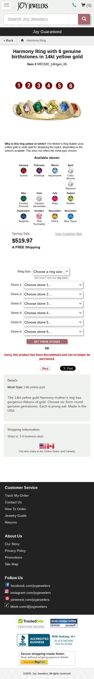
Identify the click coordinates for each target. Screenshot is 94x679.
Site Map (11, 564)
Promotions (13, 557)
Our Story (12, 544)
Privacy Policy (15, 551)
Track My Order (17, 495)
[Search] (84, 19)
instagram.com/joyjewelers (30, 593)
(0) (89, 5)
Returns (11, 522)
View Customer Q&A (68, 234)
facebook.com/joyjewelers (30, 586)
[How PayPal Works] (47, 658)
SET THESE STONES (47, 341)
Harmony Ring (36, 40)
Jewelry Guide (16, 516)
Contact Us (13, 502)
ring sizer (62, 277)
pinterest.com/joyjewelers (30, 600)
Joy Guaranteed (47, 31)
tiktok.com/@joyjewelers (28, 606)
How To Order (15, 509)
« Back (8, 40)
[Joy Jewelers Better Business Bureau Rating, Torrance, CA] (47, 640)
